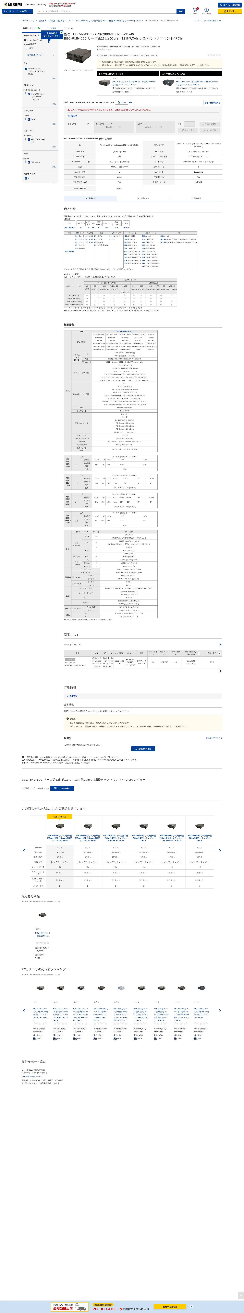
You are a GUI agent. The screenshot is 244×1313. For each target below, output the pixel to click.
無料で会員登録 (170, 1307)
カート (195, 13)
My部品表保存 (214, 103)
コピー (123, 102)
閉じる (191, 1306)
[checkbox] (40, 48)
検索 (181, 11)
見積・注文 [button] (231, 11)
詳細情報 (197, 198)
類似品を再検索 (145, 749)
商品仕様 (92, 198)
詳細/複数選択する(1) (34, 55)
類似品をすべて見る (214, 738)
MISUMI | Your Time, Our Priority (16, 4)
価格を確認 (211, 124)
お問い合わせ (206, 13)
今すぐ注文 (189, 130)
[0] (195, 10)
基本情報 (73, 696)
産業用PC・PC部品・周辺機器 (51, 21)
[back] (24, 850)
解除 (54, 78)
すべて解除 (52, 28)
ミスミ (67, 28)
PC (70, 21)
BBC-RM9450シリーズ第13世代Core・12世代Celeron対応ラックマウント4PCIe (108, 21)
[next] (220, 850)
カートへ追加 (211, 130)
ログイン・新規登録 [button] (231, 5)
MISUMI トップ (28, 21)
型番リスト (145, 198)
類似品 (74, 116)
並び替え (199, 653)
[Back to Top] (241, 1295)
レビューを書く (64, 788)
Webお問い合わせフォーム (32, 1077)
